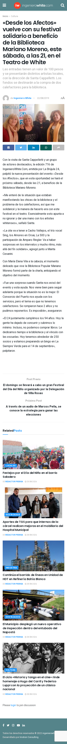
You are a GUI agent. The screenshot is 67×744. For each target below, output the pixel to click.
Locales (11, 465)
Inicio (5, 16)
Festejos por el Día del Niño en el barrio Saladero (30, 475)
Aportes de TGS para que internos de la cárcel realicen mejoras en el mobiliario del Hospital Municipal (33, 526)
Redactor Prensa (14, 481)
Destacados (13, 514)
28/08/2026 (31, 535)
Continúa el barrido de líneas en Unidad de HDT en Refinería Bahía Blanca (33, 577)
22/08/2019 (43, 98)
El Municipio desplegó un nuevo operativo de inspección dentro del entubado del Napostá (32, 628)
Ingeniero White (22, 98)
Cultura (14, 16)
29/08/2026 (31, 481)
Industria (11, 567)
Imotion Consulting (29, 737)
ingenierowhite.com (52, 733)
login (13, 705)
